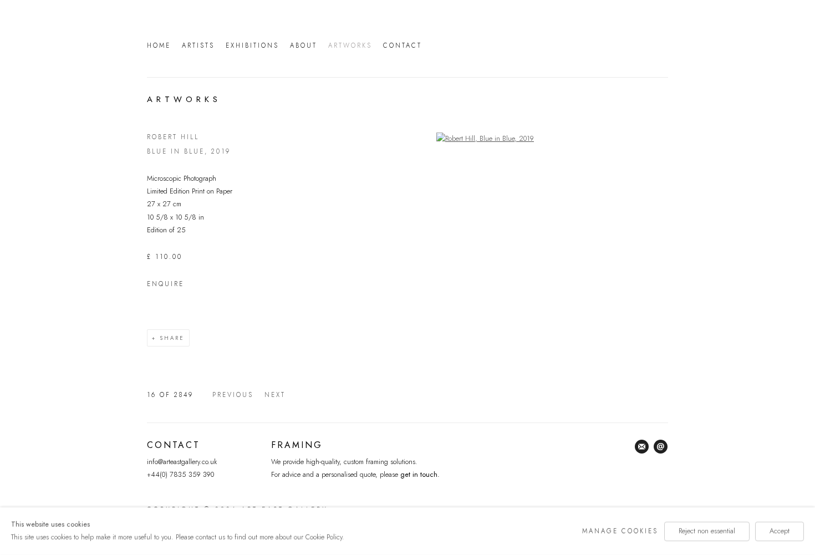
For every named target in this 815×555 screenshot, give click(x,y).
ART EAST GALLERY (551, 43)
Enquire (165, 283)
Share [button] (172, 338)
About (303, 45)
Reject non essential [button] (707, 531)
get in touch (417, 475)
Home (159, 45)
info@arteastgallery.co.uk (182, 462)
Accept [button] (779, 531)
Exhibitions (252, 45)
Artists (198, 45)
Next (275, 394)
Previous (232, 394)
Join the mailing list (642, 447)
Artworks (350, 45)
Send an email (661, 447)
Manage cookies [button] (620, 530)
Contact (402, 45)
